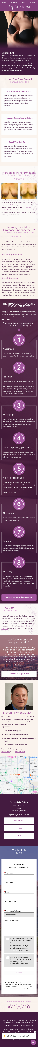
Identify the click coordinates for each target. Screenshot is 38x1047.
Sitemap (11, 1039)
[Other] (21, 1007)
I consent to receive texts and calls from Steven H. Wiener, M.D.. (21, 944)
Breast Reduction (10, 278)
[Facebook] (16, 1007)
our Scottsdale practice (28, 312)
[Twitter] (27, 1007)
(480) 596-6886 (20, 751)
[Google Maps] (10, 1007)
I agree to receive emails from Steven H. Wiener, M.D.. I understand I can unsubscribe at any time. (21, 960)
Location (14, 2)
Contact (33, 2)
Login (28, 1039)
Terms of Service (16, 989)
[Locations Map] (19, 775)
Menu (4, 2)
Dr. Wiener (13, 205)
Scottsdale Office (19, 802)
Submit (19, 973)
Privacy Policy (14, 950)
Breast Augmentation (12, 254)
